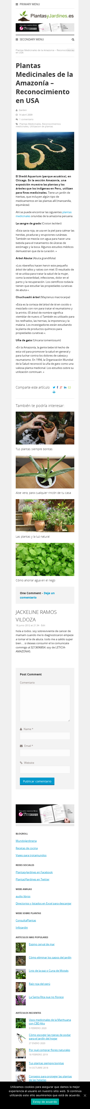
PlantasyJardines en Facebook (34, 872)
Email (28, 746)
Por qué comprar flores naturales (49, 1050)
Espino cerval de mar (42, 944)
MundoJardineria (26, 841)
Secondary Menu (31, 39)
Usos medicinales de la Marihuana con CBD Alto (50, 1021)
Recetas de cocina (27, 848)
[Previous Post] (68, 50)
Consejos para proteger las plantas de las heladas (50, 1078)
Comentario (27, 682)
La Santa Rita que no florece (46, 997)
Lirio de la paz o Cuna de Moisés (48, 970)
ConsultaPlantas (26, 920)
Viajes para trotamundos (31, 855)
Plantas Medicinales (30, 123)
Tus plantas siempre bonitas (46, 1063)
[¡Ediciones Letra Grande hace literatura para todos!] (45, 30)
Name (28, 729)
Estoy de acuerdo (45, 1101)
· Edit (42, 625)
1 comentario (26, 119)
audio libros (23, 896)
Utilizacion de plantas (41, 126)
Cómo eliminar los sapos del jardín (50, 957)
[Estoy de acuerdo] (85, 1095)
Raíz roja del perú (39, 984)
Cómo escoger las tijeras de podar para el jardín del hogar (50, 1037)
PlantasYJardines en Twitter (32, 879)
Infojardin (22, 927)
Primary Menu (29, 4)
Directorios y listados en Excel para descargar (43, 903)
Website (28, 763)
